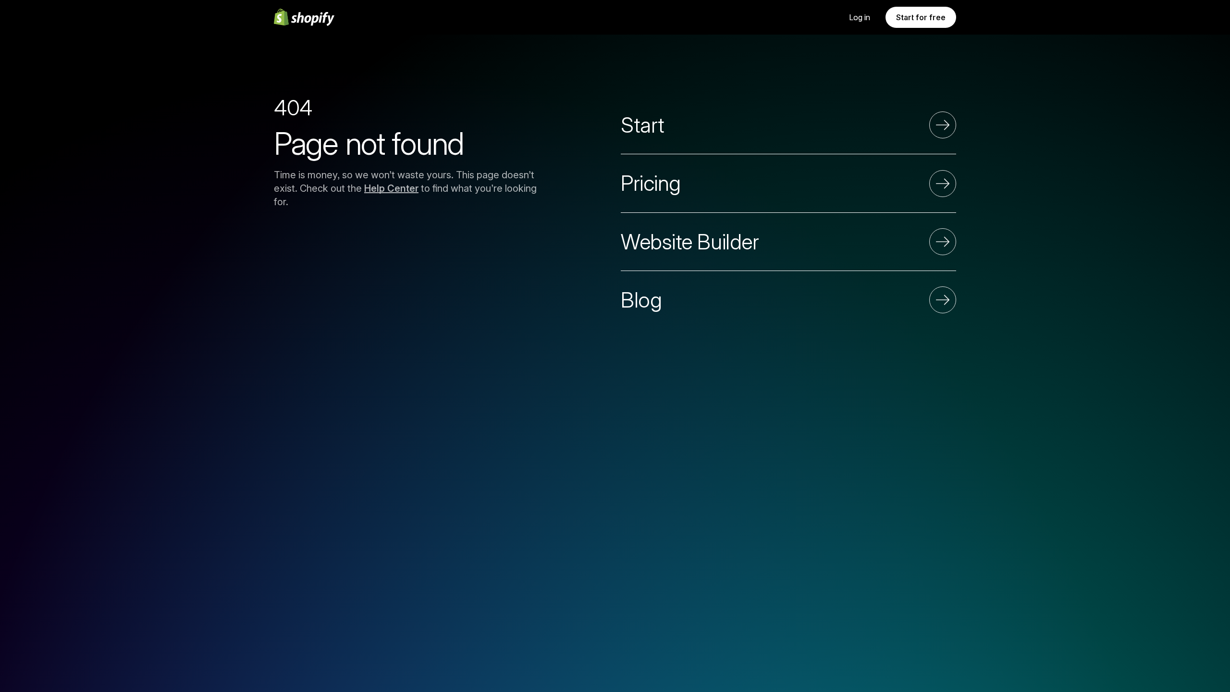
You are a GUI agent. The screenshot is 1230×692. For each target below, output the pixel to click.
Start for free (921, 17)
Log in (859, 17)
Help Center (391, 188)
